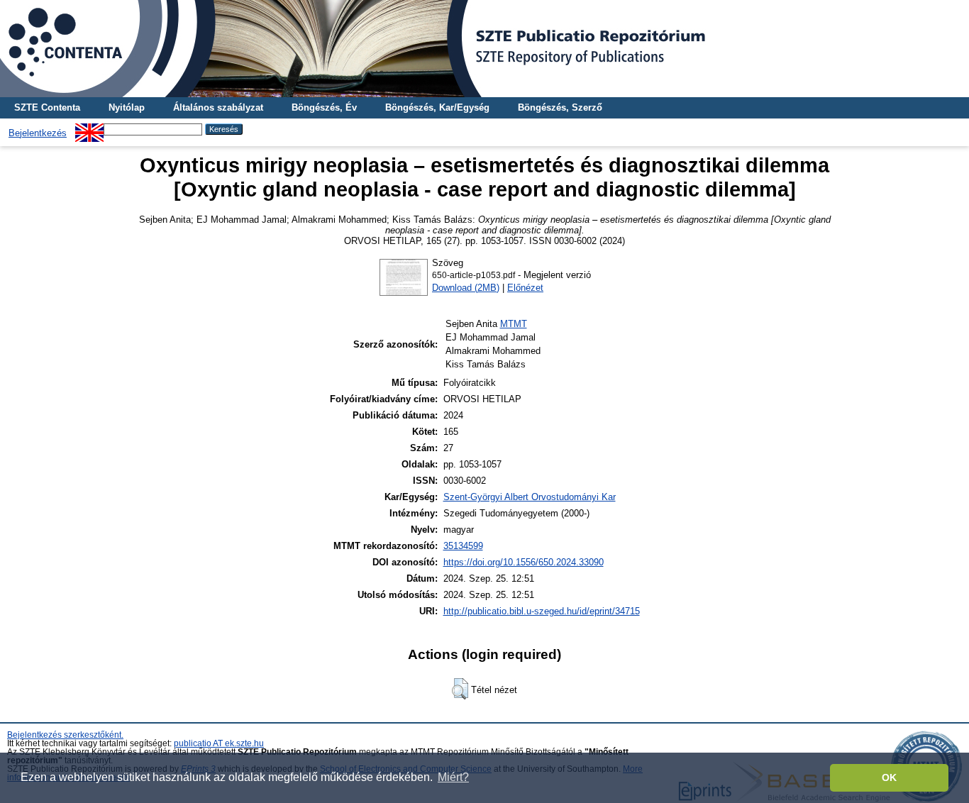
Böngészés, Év (324, 107)
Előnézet (525, 287)
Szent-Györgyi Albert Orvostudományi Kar (529, 497)
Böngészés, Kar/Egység (437, 107)
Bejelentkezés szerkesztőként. (65, 735)
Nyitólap (127, 107)
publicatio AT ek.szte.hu (219, 743)
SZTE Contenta (47, 107)
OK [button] (889, 777)
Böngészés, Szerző (560, 107)
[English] (89, 128)
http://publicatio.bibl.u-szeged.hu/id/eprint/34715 (541, 611)
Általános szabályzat (218, 107)
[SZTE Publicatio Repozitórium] (484, 48)
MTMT (513, 324)
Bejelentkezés (38, 133)
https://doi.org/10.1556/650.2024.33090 (523, 562)
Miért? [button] (453, 777)
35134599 (463, 546)
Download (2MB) (465, 287)
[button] (460, 688)
